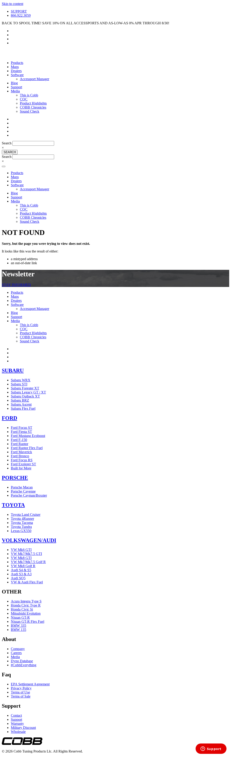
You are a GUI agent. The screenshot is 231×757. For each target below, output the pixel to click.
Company (18, 649)
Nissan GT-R (20, 617)
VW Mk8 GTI (21, 558)
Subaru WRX (20, 380)
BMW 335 (18, 625)
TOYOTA (13, 505)
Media (15, 91)
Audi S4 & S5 (21, 570)
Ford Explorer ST (23, 464)
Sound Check (29, 111)
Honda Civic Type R (26, 605)
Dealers (16, 71)
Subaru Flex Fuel (23, 408)
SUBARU (13, 370)
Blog (14, 83)
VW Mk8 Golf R (23, 566)
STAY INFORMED (16, 285)
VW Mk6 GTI (21, 550)
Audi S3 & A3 (21, 574)
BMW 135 (18, 630)
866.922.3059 (21, 15)
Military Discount (23, 728)
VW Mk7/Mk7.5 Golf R (28, 562)
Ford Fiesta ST (21, 432)
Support (16, 87)
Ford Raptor (19, 444)
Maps (15, 67)
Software (17, 75)
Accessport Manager (34, 79)
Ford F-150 (19, 440)
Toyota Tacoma (22, 523)
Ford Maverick (21, 452)
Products (17, 63)
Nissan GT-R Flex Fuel (27, 621)
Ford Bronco (20, 456)
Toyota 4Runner (22, 519)
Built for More (21, 468)
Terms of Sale (20, 696)
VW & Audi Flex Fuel (27, 582)
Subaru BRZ (20, 400)
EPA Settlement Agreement (30, 684)
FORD (9, 418)
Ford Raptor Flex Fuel (27, 448)
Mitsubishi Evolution (26, 613)
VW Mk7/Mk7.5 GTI (26, 554)
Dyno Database (22, 661)
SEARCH (10, 152)
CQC (24, 99)
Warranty (17, 723)
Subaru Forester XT (25, 388)
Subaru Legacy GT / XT (28, 392)
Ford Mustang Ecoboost (28, 436)
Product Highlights (33, 103)
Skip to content (12, 4)
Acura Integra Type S (26, 601)
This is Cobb (29, 95)
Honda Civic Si (22, 609)
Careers (16, 653)
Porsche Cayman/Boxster (29, 495)
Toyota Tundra (21, 527)
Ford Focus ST (21, 428)
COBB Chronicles (33, 107)
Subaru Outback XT (25, 396)
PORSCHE (15, 478)
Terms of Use (20, 692)
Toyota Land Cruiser (25, 514)
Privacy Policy (21, 688)
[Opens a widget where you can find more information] (210, 749)
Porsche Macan (22, 487)
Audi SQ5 (18, 578)
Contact (16, 715)
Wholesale (18, 732)
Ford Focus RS (21, 460)
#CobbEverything (23, 665)
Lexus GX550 (21, 531)
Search (7, 143)
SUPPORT (19, 11)
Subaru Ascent (21, 404)
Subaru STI (19, 384)
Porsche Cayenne (23, 491)
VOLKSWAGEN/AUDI (29, 540)
